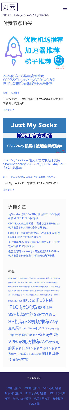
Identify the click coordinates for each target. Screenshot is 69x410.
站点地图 (34, 403)
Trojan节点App (53, 328)
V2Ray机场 (39, 176)
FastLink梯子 (17, 290)
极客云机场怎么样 (34, 354)
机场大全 (51, 176)
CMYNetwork (13, 278)
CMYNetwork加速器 (41, 278)
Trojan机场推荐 (37, 328)
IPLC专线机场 (17, 176)
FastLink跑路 (17, 301)
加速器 (21, 354)
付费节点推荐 (42, 348)
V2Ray (32, 335)
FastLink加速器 (18, 282)
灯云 (9, 7)
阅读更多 (7, 109)
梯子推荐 (58, 398)
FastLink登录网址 (45, 295)
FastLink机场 (13, 286)
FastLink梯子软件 (44, 290)
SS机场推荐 (37, 321)
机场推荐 (14, 92)
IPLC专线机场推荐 (35, 393)
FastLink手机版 (52, 282)
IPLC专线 (44, 300)
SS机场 (29, 176)
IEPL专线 (29, 300)
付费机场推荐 (24, 348)
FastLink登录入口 (31, 295)
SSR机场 (45, 307)
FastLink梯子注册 (29, 290)
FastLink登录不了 (17, 295)
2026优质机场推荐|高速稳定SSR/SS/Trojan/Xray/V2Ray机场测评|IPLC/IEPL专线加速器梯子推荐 (29, 80)
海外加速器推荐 (22, 398)
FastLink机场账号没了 (41, 286)
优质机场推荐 (42, 398)
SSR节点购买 (45, 314)
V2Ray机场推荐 (24, 341)
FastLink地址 (30, 282)
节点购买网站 (21, 359)
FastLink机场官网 (25, 286)
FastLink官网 (40, 282)
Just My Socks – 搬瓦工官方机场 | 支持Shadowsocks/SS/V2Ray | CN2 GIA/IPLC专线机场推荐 (34, 164)
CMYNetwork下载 (26, 278)
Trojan (23, 328)
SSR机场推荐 (20, 314)
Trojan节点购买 (18, 335)
